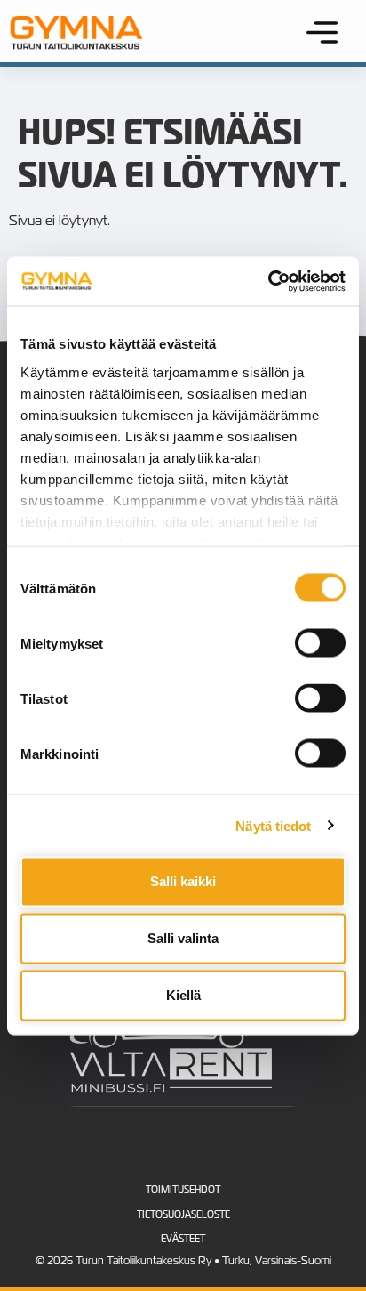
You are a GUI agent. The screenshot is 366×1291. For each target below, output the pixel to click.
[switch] (320, 643)
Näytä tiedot (273, 825)
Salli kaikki (183, 881)
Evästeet (183, 1238)
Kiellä (183, 995)
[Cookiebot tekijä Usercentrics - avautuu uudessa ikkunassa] (268, 281)
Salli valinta (183, 938)
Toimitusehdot (183, 1189)
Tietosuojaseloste (183, 1214)
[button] (322, 35)
